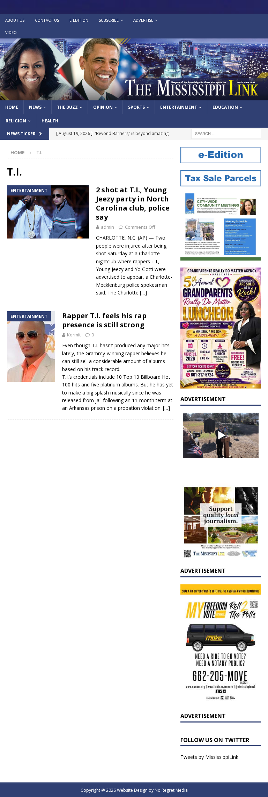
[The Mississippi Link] (134, 96)
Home (11, 107)
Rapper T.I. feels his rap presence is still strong (104, 320)
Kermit (74, 335)
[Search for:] (226, 133)
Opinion (103, 107)
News (35, 107)
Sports (136, 107)
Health (50, 121)
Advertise (143, 20)
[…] (143, 292)
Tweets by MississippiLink (209, 757)
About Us (14, 20)
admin (107, 227)
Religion (16, 121)
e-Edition (78, 20)
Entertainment (178, 107)
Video (11, 32)
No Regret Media (171, 790)
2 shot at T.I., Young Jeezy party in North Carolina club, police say (133, 203)
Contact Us (47, 20)
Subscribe (109, 20)
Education (225, 107)
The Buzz (67, 107)
